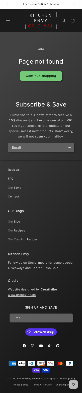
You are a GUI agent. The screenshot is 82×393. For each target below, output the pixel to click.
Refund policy (67, 378)
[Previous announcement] (7, 4)
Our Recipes (16, 230)
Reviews (14, 169)
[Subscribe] (69, 147)
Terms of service (42, 384)
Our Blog (14, 221)
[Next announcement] (74, 4)
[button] (8, 20)
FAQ (11, 178)
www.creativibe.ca (22, 295)
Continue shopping (41, 76)
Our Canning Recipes (23, 239)
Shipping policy (65, 384)
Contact (13, 196)
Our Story (14, 187)
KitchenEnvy (24, 378)
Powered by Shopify (44, 378)
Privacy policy (20, 384)
